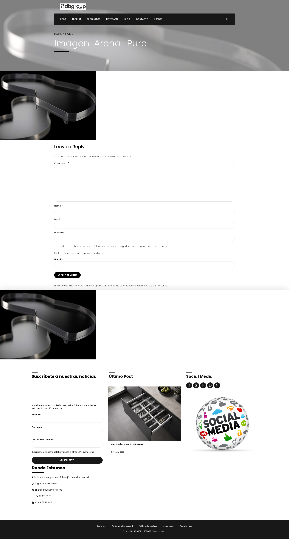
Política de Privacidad (122, 526)
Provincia (38, 427)
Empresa (76, 19)
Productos (93, 19)
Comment (61, 163)
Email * (58, 219)
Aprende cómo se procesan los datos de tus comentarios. (135, 285)
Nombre (37, 414)
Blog (127, 19)
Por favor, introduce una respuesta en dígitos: (79, 253)
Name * (58, 205)
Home (63, 19)
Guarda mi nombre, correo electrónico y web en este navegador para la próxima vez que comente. (112, 246)
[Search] (227, 19)
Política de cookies (148, 526)
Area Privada (186, 526)
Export (158, 19)
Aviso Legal (168, 526)
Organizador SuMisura (127, 444)
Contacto (142, 19)
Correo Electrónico (43, 439)
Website (59, 232)
